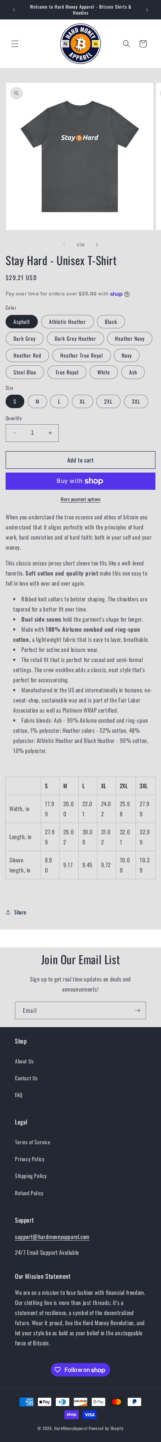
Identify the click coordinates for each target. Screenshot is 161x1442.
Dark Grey (24, 338)
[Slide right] (97, 244)
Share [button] (20, 912)
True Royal (67, 372)
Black (111, 321)
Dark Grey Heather (75, 338)
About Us (24, 1061)
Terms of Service (33, 1142)
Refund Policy (29, 1193)
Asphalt (21, 321)
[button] (15, 44)
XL (82, 401)
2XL (108, 401)
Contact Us (26, 1078)
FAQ (19, 1095)
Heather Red (27, 355)
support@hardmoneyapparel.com (52, 1236)
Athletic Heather (67, 321)
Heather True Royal (81, 355)
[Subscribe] (137, 1010)
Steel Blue (24, 372)
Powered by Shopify (106, 1428)
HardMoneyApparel (71, 1428)
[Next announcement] (147, 9)
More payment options (80, 499)
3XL (136, 401)
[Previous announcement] (14, 9)
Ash (133, 372)
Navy (127, 355)
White (103, 372)
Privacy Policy (29, 1159)
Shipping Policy (31, 1176)
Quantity (14, 418)
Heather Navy (130, 338)
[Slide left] (64, 244)
